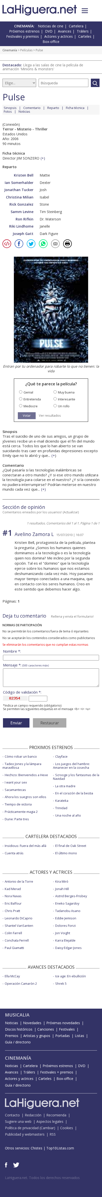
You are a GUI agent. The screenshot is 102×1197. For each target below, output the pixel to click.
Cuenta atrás (14, 853)
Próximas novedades (63, 1022)
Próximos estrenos (24, 31)
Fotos (8, 111)
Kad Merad (13, 889)
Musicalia (17, 1015)
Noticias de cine (50, 26)
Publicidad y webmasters (25, 1134)
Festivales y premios (22, 36)
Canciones (45, 1029)
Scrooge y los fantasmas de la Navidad (76, 777)
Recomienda (56, 1115)
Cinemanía (9, 50)
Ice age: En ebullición (70, 976)
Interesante (66, 399)
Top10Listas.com (60, 1148)
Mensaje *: (26, 665)
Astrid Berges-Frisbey (71, 896)
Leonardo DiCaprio (18, 918)
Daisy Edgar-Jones (68, 948)
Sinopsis (10, 108)
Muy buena (66, 392)
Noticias (24, 111)
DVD (48, 31)
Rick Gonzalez (21, 204)
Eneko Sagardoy (67, 903)
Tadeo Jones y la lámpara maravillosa (21, 766)
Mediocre (31, 406)
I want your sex (16, 782)
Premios (11, 1035)
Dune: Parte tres (17, 819)
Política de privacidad (22, 1128)
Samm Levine (22, 211)
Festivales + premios (56, 1072)
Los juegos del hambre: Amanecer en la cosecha (71, 766)
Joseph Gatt (23, 233)
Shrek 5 (61, 983)
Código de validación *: (22, 692)
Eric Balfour (13, 903)
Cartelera (76, 26)
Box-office (51, 41)
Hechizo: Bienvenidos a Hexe (26, 775)
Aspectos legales (49, 1121)
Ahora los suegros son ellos (25, 797)
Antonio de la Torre (19, 881)
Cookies (66, 1128)
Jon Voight (62, 933)
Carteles (84, 36)
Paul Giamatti (14, 948)
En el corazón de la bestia (74, 793)
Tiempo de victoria (18, 804)
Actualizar (71, 512)
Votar (27, 415)
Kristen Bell (23, 175)
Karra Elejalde (65, 940)
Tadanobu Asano (67, 911)
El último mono (66, 853)
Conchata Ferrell (17, 940)
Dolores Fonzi (65, 925)
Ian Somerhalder (19, 182)
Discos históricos (18, 1029)
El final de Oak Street (70, 845)
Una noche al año (68, 815)
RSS (53, 1134)
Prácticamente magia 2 (21, 811)
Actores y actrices (58, 36)
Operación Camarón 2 (21, 983)
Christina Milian (19, 197)
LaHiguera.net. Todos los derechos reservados (42, 1177)
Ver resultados (50, 415)
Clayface (61, 756)
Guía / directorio (18, 1042)
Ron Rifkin (24, 219)
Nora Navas (13, 896)
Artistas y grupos (36, 1035)
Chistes (36, 1148)
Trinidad (61, 808)
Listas (79, 1035)
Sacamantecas (15, 789)
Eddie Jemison (65, 918)
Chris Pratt (12, 911)
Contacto (12, 1115)
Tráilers (83, 31)
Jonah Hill (62, 889)
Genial (28, 392)
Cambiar (47, 1128)
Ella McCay (12, 976)
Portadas (62, 1035)
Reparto (53, 108)
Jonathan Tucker (18, 189)
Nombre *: (12, 651)
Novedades (32, 1022)
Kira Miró (61, 881)
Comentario (32, 108)
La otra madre (65, 786)
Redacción (33, 1115)
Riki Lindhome (21, 226)
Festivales (67, 1029)
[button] (85, 10)
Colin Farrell (13, 933)
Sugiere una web (18, 1121)
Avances (64, 31)
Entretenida (32, 399)
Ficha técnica (75, 108)
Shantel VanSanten (19, 925)
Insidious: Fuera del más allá (25, 845)
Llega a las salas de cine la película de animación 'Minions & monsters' (42, 67)
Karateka (61, 800)
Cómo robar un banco (21, 756)
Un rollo (64, 406)
